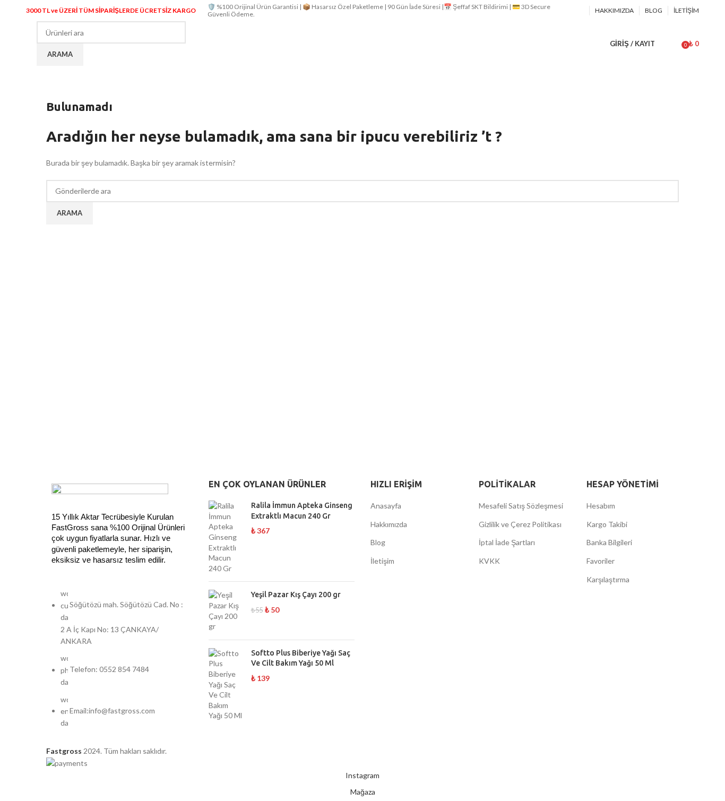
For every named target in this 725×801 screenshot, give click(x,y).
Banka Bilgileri (609, 542)
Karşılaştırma (607, 579)
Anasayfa (385, 505)
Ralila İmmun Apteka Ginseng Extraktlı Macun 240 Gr (301, 510)
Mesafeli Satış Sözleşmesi (521, 505)
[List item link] (119, 663)
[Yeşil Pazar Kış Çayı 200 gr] (226, 610)
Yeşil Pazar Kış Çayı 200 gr (296, 594)
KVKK (489, 560)
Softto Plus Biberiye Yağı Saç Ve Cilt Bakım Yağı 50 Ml (300, 658)
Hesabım (600, 505)
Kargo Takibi (606, 524)
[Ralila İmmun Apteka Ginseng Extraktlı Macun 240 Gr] (226, 537)
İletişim (382, 560)
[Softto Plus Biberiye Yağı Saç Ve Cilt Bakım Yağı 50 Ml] (226, 684)
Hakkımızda (388, 524)
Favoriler (600, 560)
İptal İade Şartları (507, 542)
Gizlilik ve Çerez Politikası (520, 524)
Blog (377, 542)
